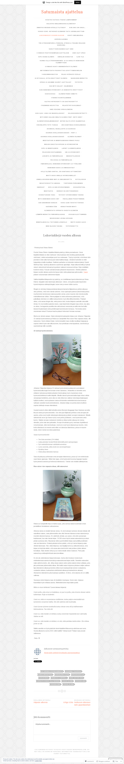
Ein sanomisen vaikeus (48, 202)
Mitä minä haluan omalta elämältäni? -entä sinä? (61, 117)
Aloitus (77, 2)
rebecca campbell (59, 678)
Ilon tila (80, 57)
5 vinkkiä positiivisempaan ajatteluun (53, 53)
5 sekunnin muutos (50, 74)
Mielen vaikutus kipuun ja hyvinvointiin (61, 144)
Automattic (65, 753)
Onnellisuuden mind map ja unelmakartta (54, 179)
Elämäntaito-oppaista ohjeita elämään (61, 210)
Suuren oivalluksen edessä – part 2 (61, 132)
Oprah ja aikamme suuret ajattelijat (55, 82)
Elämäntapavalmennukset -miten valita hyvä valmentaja (61, 121)
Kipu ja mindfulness (49, 148)
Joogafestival (79, 187)
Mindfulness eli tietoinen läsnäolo (51, 222)
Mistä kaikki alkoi (78, 222)
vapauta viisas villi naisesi (48, 681)
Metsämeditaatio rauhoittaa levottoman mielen (61, 70)
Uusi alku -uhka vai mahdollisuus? (50, 113)
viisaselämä (55, 684)
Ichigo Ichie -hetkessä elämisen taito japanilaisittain (61, 31)
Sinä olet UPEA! (79, 53)
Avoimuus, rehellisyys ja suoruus (61, 129)
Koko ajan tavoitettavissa (72, 202)
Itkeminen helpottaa (50, 105)
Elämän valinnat (75, 136)
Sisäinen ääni (51, 206)
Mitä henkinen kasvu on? (48, 199)
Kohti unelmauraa (75, 35)
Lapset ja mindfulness (71, 148)
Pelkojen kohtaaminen (52, 152)
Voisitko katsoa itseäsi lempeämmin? (61, 20)
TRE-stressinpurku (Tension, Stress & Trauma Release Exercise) (62, 44)
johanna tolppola (73, 671)
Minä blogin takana (54, 226)
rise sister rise (76, 678)
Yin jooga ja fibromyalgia (61, 160)
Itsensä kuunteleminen (61, 97)
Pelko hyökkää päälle (71, 74)
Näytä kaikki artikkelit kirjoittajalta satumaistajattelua (62, 653)
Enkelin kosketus (65, 57)
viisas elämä (67, 681)
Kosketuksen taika (47, 195)
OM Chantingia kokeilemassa (73, 125)
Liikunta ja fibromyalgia (52, 156)
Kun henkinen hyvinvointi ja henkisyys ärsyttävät (61, 90)
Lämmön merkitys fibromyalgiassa (50, 214)
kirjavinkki (44, 678)
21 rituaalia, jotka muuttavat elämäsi (51, 78)
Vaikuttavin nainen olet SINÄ (61, 49)
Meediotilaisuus (73, 156)
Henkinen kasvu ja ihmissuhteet (61, 167)
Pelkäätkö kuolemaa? (71, 105)
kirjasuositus (78, 674)
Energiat (41, 187)
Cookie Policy (38, 760)
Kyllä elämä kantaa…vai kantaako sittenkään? (61, 171)
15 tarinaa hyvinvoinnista (52, 671)
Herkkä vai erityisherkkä (67, 191)
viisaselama (81, 681)
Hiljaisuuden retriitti (77, 113)
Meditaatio (48, 191)
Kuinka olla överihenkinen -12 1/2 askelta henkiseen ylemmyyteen (62, 61)
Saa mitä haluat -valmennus (61, 86)
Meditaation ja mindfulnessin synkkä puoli (61, 140)
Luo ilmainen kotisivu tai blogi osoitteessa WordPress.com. (61, 749)
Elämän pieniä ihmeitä (68, 94)
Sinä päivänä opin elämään (61, 109)
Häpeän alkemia (61, 39)
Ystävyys (79, 82)
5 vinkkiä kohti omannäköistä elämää (61, 66)
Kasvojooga (50, 94)
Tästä (85, 272)
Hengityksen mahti (69, 206)
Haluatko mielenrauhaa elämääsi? (61, 23)
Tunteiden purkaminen (73, 183)
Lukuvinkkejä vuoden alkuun (51, 35)
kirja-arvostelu (45, 674)
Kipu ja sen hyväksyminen (59, 187)
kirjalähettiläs (62, 674)
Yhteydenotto (72, 226)
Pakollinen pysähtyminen (73, 199)
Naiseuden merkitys (79, 78)
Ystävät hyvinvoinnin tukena (71, 195)
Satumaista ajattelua (62, 12)
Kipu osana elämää (46, 57)
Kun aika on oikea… (77, 27)
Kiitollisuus (80, 179)
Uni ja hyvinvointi (72, 152)
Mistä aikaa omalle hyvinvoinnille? (61, 175)
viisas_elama (68, 684)
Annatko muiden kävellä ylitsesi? (51, 27)
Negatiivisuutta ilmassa (50, 183)
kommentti (83, 738)
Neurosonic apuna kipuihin (61, 218)
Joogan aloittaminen (77, 214)
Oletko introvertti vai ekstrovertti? (61, 101)
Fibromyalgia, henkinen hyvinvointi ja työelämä (61, 164)
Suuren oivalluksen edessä (52, 136)
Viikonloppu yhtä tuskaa (47, 125)
